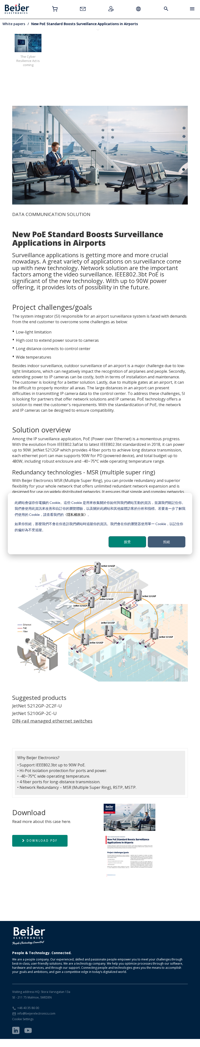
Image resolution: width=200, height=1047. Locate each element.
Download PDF (42, 840)
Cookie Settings (22, 1019)
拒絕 (166, 542)
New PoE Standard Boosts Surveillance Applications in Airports (84, 23)
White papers (13, 23)
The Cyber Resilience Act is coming (28, 60)
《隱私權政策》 (76, 514)
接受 (127, 542)
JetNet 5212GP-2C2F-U (37, 706)
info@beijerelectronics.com (36, 1013)
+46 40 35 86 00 (28, 1008)
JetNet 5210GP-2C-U (34, 713)
